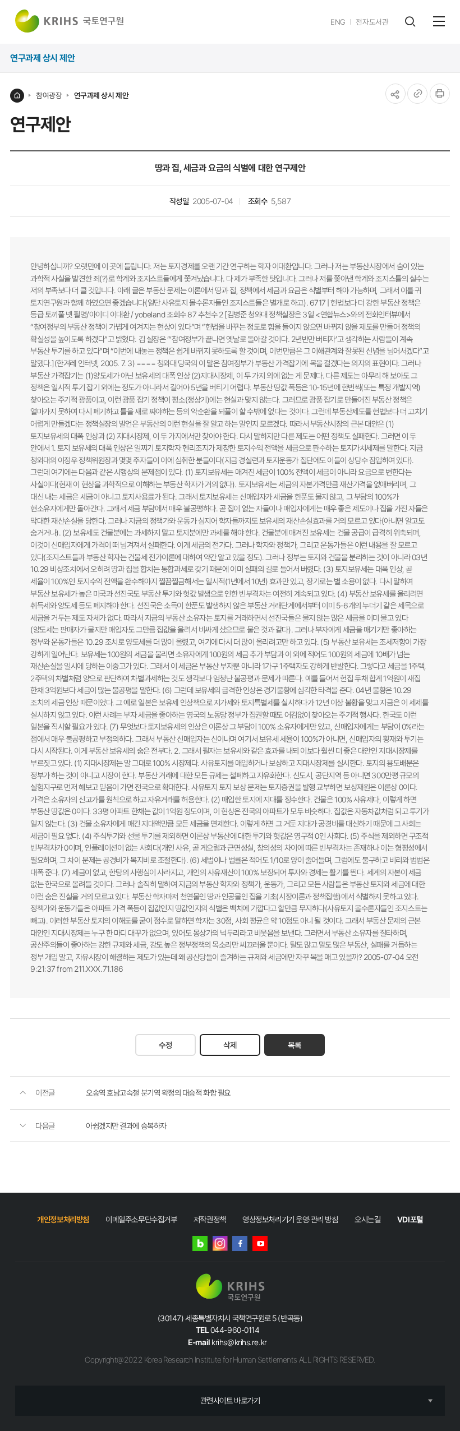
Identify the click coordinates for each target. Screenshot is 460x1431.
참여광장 (49, 95)
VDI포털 (410, 1219)
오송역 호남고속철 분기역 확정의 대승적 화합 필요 (158, 1092)
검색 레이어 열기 (409, 21)
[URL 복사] (417, 94)
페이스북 (239, 1243)
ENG (338, 21)
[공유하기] (395, 94)
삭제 (229, 1045)
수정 (165, 1045)
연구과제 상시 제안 (101, 95)
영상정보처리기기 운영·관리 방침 (290, 1219)
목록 (294, 1045)
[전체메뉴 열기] (439, 21)
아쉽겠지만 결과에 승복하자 (126, 1125)
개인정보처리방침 (63, 1219)
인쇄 (440, 94)
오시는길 (367, 1219)
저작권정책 (210, 1219)
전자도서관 (372, 21)
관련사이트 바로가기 (230, 1400)
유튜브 (260, 1243)
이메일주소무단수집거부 (141, 1219)
